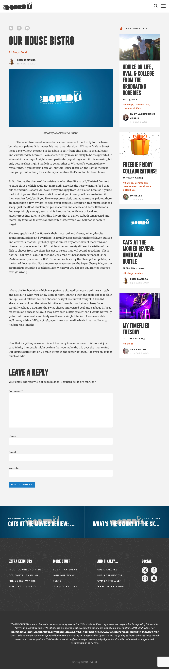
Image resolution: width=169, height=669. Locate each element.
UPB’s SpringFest (109, 575)
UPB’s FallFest (108, 569)
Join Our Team (63, 575)
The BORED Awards (22, 581)
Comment (16, 391)
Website (13, 468)
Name (12, 436)
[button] (11, 28)
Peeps (57, 581)
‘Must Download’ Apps (25, 569)
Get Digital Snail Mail (25, 575)
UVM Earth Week (109, 581)
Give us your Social (23, 586)
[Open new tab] (145, 570)
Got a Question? (65, 586)
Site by (84, 662)
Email (12, 452)
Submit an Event (65, 569)
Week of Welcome (110, 586)
